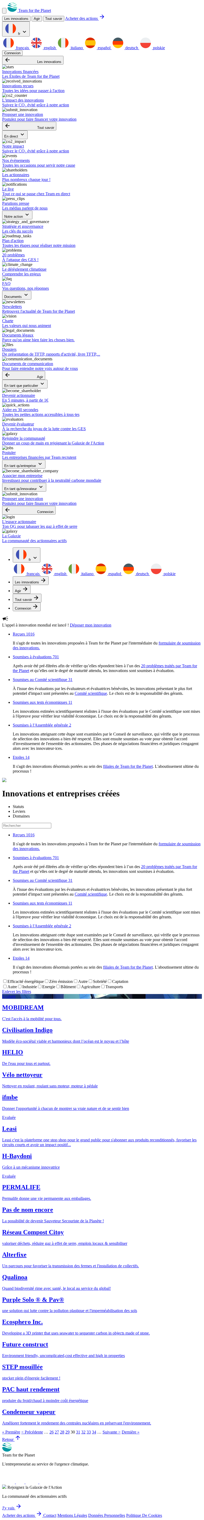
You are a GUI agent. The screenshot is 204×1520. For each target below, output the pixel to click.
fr (22, 32)
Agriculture (90, 986)
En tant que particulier (24, 384)
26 (51, 1432)
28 (62, 1432)
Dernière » (130, 1432)
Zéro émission (61, 981)
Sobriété (100, 981)
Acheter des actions (85, 18)
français (22, 48)
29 (67, 1432)
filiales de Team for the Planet (128, 766)
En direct (15, 134)
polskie (158, 48)
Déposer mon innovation (90, 625)
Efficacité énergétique (25, 981)
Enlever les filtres (16, 991)
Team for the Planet (34, 10)
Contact (49, 1515)
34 (94, 1432)
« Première (11, 1432)
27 (57, 1432)
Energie (48, 986)
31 (78, 1432)
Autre (83, 981)
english (50, 48)
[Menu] (4, 10)
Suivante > (112, 1432)
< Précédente (32, 1432)
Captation (120, 981)
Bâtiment (68, 986)
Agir (23, 375)
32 (83, 1432)
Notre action (17, 215)
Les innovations (32, 60)
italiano (77, 48)
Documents (16, 295)
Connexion (12, 53)
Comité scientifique (91, 693)
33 (89, 1432)
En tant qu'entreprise (23, 464)
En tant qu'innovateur (24, 487)
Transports (114, 986)
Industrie (29, 986)
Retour (11, 1439)
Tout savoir (53, 19)
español (104, 48)
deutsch (131, 48)
